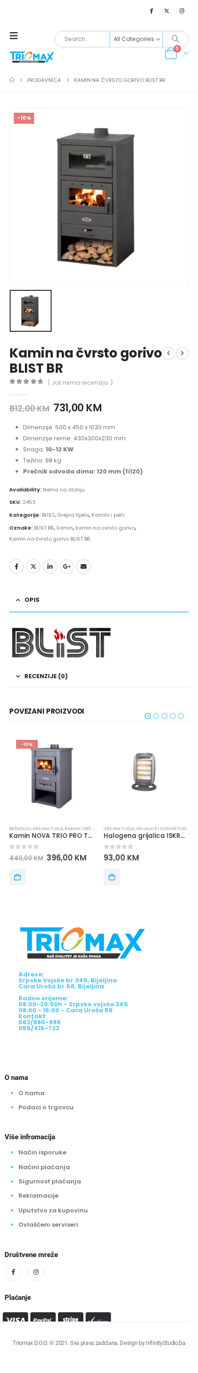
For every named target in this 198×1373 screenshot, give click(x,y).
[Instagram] (181, 10)
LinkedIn (50, 566)
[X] (166, 10)
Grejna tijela (73, 515)
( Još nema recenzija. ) (80, 383)
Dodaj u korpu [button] (17, 877)
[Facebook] (151, 10)
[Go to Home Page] (11, 80)
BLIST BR (44, 527)
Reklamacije (38, 1195)
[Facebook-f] (13, 1272)
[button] (16, 36)
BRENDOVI (20, 828)
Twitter (33, 566)
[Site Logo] (32, 56)
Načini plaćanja (44, 1167)
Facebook (16, 566)
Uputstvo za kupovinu (53, 1210)
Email (83, 566)
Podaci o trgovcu (46, 1107)
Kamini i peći (108, 515)
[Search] (175, 39)
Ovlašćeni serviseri (48, 1224)
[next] (182, 353)
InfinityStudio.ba (165, 1342)
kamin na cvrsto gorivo (105, 527)
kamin (65, 527)
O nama (31, 1092)
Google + (66, 566)
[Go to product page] (146, 775)
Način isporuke (42, 1152)
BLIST (48, 515)
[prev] (168, 353)
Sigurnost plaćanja (49, 1181)
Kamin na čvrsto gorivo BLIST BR (49, 538)
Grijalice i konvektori (161, 828)
